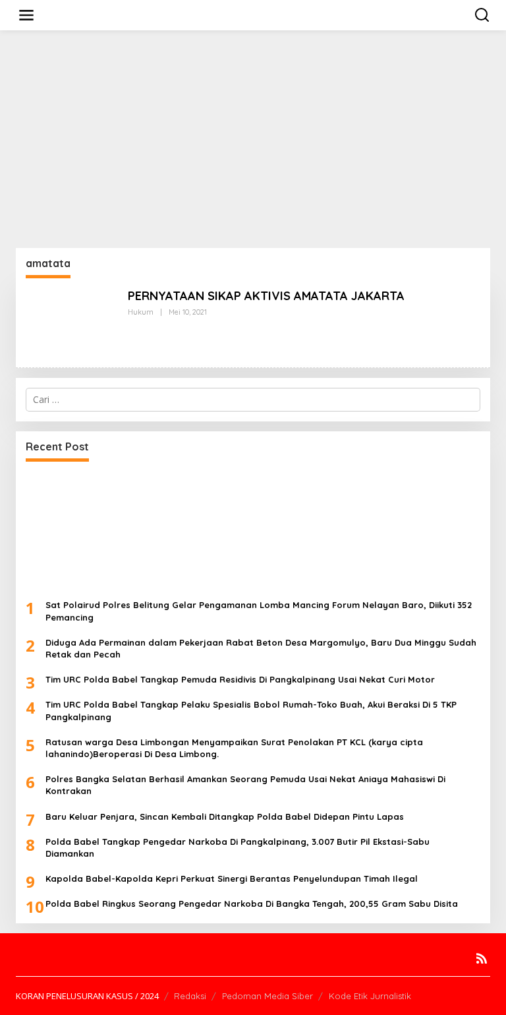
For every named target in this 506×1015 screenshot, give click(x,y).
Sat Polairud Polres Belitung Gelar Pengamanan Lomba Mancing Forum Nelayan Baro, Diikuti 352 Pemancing (258, 611)
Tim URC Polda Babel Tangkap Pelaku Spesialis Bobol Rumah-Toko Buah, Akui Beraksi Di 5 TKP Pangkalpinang (251, 710)
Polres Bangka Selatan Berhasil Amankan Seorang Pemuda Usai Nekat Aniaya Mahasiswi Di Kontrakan (245, 785)
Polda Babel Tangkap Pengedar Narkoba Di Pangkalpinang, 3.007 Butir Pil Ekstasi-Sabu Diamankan (237, 847)
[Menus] (26, 15)
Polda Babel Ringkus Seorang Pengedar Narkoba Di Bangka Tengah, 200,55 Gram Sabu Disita (251, 903)
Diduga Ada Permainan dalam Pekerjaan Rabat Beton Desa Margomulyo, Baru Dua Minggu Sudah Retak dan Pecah (260, 648)
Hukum (141, 312)
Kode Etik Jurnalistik (370, 996)
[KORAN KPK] (255, 14)
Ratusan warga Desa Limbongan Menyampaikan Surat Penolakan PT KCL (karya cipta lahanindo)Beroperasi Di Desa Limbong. (234, 748)
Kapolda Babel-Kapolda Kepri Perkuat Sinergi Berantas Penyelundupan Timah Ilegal (231, 878)
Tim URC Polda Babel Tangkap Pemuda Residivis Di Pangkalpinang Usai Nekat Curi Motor (240, 679)
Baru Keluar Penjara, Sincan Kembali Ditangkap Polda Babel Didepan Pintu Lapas (224, 816)
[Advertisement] (253, 139)
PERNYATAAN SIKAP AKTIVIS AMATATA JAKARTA (266, 295)
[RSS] (481, 958)
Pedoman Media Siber (267, 996)
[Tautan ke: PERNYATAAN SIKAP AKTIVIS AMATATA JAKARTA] (72, 321)
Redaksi (190, 996)
